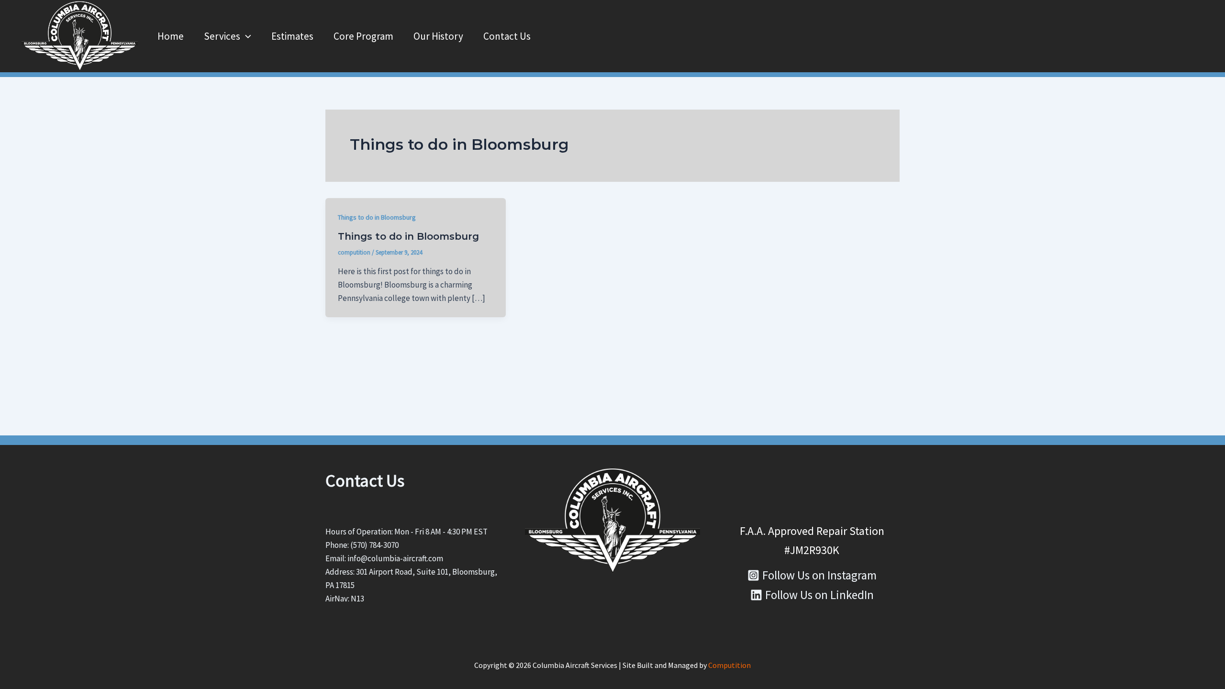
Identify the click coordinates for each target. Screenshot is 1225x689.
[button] (245, 36)
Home (170, 36)
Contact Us (507, 36)
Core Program (363, 36)
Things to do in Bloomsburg (377, 217)
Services (222, 36)
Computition (729, 665)
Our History (438, 36)
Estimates (292, 36)
